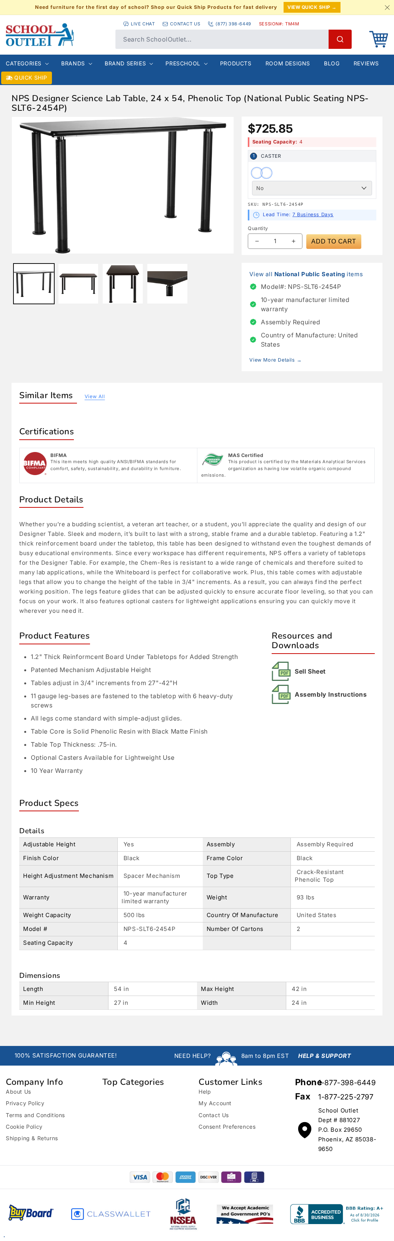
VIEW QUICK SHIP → (312, 7)
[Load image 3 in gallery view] (122, 284)
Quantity (258, 228)
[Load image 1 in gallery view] (33, 284)
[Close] (387, 7)
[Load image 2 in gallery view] (78, 284)
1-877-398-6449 (347, 1082)
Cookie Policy (24, 1126)
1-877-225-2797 (345, 1097)
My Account (215, 1103)
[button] (378, 39)
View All (95, 396)
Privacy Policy (25, 1103)
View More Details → (275, 360)
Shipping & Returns (32, 1138)
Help (205, 1091)
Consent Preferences (227, 1126)
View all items (306, 274)
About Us (18, 1091)
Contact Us (214, 1115)
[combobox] (233, 39)
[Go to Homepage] (57, 34)
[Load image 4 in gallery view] (167, 284)
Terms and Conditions (35, 1115)
